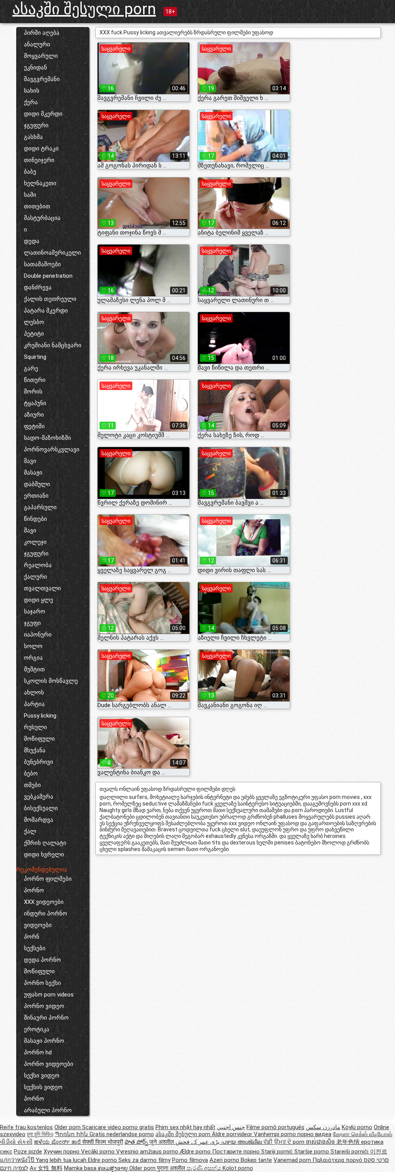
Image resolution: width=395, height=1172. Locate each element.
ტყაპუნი (35, 403)
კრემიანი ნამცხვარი (52, 345)
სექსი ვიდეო (41, 1075)
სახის (31, 90)
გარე (31, 368)
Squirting (35, 356)
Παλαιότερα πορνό (338, 1160)
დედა (31, 241)
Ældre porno (196, 1151)
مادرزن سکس (323, 1127)
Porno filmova (190, 1160)
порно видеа (314, 1134)
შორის (33, 391)
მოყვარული (41, 55)
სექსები (35, 948)
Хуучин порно (62, 1151)
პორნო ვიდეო (44, 1006)
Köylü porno (357, 1127)
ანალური (37, 44)
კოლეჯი (35, 542)
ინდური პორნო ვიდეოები (45, 919)
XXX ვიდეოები (44, 901)
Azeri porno (225, 1160)
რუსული (35, 727)
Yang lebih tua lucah (62, 1160)
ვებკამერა (38, 796)
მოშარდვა (38, 819)
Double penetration (48, 275)
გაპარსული (40, 507)
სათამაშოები (42, 264)
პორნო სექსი (42, 982)
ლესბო (34, 322)
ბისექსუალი (41, 808)
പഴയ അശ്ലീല (242, 1141)
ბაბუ (30, 171)
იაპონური (38, 634)
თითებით (37, 206)
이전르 (378, 1151)
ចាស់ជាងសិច (321, 1141)
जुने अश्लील (162, 1141)
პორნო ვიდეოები (48, 1064)
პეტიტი (34, 333)
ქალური (35, 576)
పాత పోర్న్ (137, 1141)
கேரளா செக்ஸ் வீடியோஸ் (362, 1134)
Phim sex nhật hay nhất (185, 1127)
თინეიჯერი (39, 160)
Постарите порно (236, 1151)
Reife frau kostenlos (26, 1127)
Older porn (68, 1127)
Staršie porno (312, 1151)
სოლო (33, 646)
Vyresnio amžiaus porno (148, 1151)
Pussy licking (40, 715)
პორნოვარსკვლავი (51, 449)
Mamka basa (81, 1168)
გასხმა (33, 136)
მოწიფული (39, 738)
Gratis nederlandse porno (121, 1134)
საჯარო (34, 611)
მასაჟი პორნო (44, 1040)
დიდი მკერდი (43, 113)
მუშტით (34, 669)
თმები (32, 785)
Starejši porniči (350, 1151)
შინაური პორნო (46, 1017)
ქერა (31, 102)
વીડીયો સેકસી (16, 1141)
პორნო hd (38, 1052)
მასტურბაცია (42, 217)
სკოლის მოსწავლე (51, 680)
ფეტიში (34, 426)
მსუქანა (35, 750)
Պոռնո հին (72, 1134)
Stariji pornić (277, 1151)
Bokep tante (256, 1160)
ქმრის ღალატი (45, 842)
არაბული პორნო (48, 1110)
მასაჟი (33, 472)
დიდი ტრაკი (41, 148)
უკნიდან (35, 67)
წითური (35, 380)
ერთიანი (36, 495)
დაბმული (37, 484)
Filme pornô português (275, 1127)
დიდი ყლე (38, 599)
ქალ (30, 831)
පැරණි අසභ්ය (205, 1168)
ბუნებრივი (38, 761)
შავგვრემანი (42, 79)
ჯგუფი (32, 623)
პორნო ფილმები (48, 878)
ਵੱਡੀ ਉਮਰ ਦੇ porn (284, 1141)
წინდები (35, 518)
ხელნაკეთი (40, 183)
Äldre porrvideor (233, 1134)
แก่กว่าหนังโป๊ (18, 1160)
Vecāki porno (98, 1151)
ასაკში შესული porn (84, 9)
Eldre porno (103, 1160)
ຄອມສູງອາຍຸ (113, 1168)
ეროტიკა (36, 1029)
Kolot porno (238, 1168)
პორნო (34, 890)
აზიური (34, 414)
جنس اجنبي (231, 1127)
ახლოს (34, 692)
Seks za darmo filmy (144, 1160)
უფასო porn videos (49, 994)
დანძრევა (38, 287)
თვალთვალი (42, 588)
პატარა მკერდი (46, 310)
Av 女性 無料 (46, 1168)
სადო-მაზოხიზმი (47, 437)
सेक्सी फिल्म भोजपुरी (102, 1141)
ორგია (33, 657)
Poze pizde (28, 1151)
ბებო (31, 773)
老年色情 (348, 1141)
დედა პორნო (42, 959)
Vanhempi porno (275, 1134)
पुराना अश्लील (172, 1168)
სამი (30, 194)
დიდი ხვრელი (44, 854)
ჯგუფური (36, 125)
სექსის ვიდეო (43, 1087)
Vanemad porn (292, 1160)
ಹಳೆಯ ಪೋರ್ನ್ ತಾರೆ (58, 1141)
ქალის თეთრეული (50, 299)
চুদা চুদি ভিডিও (40, 1134)
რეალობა (38, 565)
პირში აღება (41, 32)
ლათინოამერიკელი (52, 252)
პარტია (34, 704)
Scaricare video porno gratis (118, 1127)
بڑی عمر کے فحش (198, 1141)
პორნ (31, 936)
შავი (30, 461)
